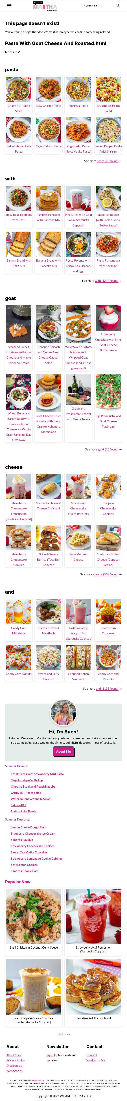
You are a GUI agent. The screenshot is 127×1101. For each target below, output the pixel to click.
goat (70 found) (108, 449)
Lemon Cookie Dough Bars (28, 827)
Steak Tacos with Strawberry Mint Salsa (37, 774)
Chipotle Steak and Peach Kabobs (33, 786)
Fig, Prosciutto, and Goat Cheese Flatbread (108, 421)
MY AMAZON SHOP (36, 1080)
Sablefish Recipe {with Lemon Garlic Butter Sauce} (108, 220)
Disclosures (14, 1065)
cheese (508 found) (105, 574)
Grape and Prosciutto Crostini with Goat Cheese (78, 414)
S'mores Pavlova (22, 839)
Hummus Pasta (78, 105)
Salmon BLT (18, 805)
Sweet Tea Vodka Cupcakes (29, 852)
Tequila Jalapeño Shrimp (27, 780)
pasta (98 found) (107, 161)
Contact (91, 1055)
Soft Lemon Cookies (24, 864)
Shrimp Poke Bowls (23, 811)
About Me (63, 751)
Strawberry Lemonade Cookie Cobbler (36, 858)
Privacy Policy (15, 1060)
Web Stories (14, 1071)
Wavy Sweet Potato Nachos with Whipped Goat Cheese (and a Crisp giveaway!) (78, 357)
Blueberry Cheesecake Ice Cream (33, 833)
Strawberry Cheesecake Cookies (19, 559)
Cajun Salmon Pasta (48, 146)
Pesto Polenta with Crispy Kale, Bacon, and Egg (78, 266)
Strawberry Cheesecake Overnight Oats (78, 508)
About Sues (13, 1055)
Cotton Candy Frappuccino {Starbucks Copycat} (78, 633)
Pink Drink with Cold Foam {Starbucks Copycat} (78, 220)
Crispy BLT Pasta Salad (26, 792)
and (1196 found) (107, 688)
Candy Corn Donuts (19, 674)
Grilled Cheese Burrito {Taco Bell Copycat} (48, 559)
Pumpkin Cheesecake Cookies (108, 508)
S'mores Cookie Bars (24, 871)
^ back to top (63, 1034)
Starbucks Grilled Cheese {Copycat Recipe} (108, 559)
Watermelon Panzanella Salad (30, 799)
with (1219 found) (106, 280)
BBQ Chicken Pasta (48, 105)
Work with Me (95, 1060)
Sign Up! (51, 1055)
